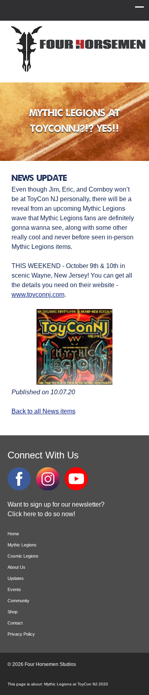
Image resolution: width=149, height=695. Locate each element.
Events (14, 589)
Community (18, 600)
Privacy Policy (21, 634)
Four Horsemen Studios (77, 49)
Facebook (19, 478)
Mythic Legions (22, 544)
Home (13, 533)
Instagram (47, 478)
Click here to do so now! (41, 514)
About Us (16, 567)
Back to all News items (43, 411)
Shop (12, 611)
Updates (16, 578)
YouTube (76, 478)
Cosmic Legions (23, 556)
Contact (15, 623)
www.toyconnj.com (38, 294)
